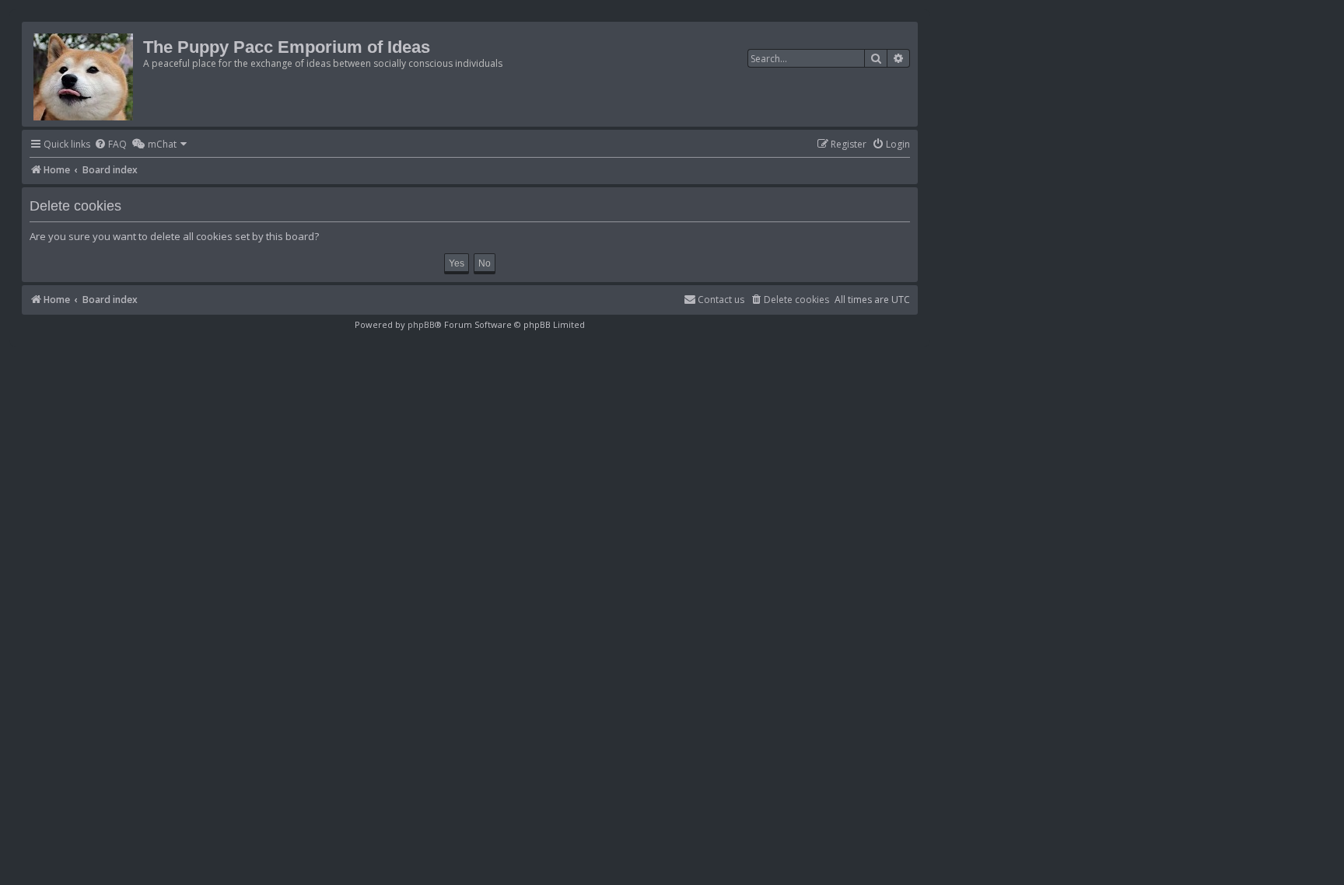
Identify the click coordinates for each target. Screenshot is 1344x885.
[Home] (84, 74)
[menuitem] (110, 144)
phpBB (421, 324)
